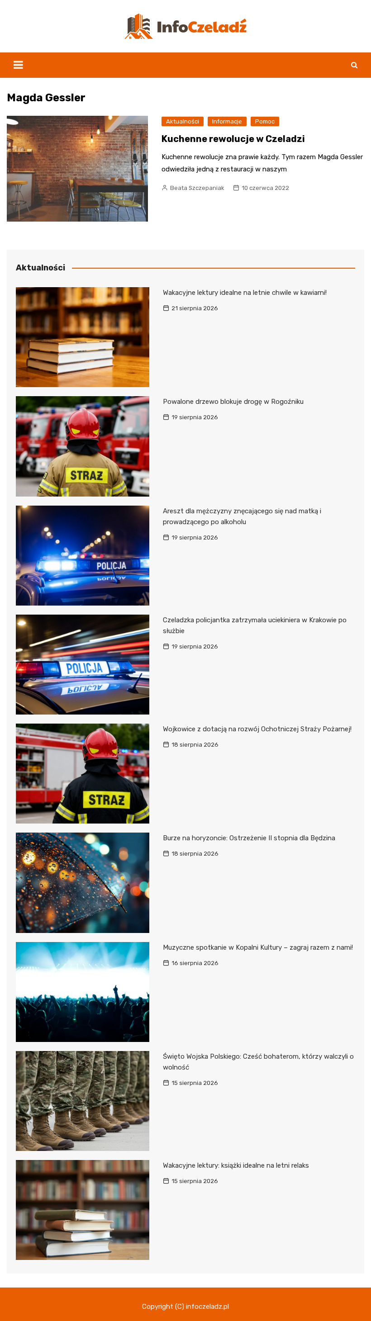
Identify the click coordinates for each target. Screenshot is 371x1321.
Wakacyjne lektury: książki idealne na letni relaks (236, 1165)
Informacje (227, 121)
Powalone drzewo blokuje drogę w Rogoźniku (233, 402)
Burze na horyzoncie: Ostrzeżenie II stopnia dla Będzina (249, 838)
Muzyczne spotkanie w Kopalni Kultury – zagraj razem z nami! (258, 947)
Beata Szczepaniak (197, 188)
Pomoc (265, 121)
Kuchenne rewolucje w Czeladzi (233, 138)
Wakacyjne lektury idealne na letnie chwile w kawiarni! (245, 293)
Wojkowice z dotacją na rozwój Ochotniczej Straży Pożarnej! (257, 729)
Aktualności (182, 121)
